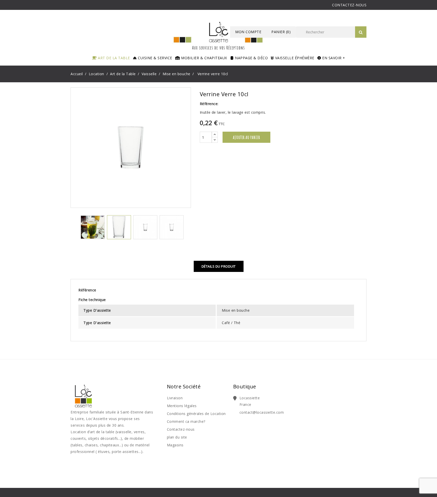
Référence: (209, 103)
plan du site (177, 437)
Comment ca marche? (186, 421)
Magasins (175, 445)
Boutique (244, 386)
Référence (87, 290)
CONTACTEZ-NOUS (349, 5)
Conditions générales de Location (196, 413)
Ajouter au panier (246, 137)
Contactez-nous (181, 429)
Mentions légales (182, 405)
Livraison (175, 397)
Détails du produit (219, 266)
